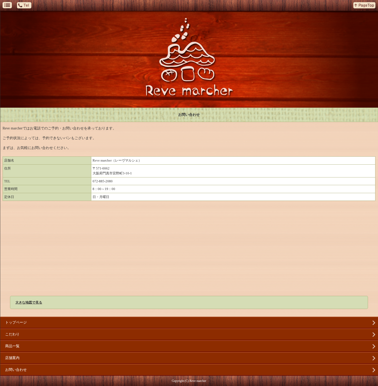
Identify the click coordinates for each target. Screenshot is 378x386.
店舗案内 (12, 358)
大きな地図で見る (28, 302)
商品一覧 (12, 346)
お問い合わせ (16, 370)
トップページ (16, 322)
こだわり (12, 334)
